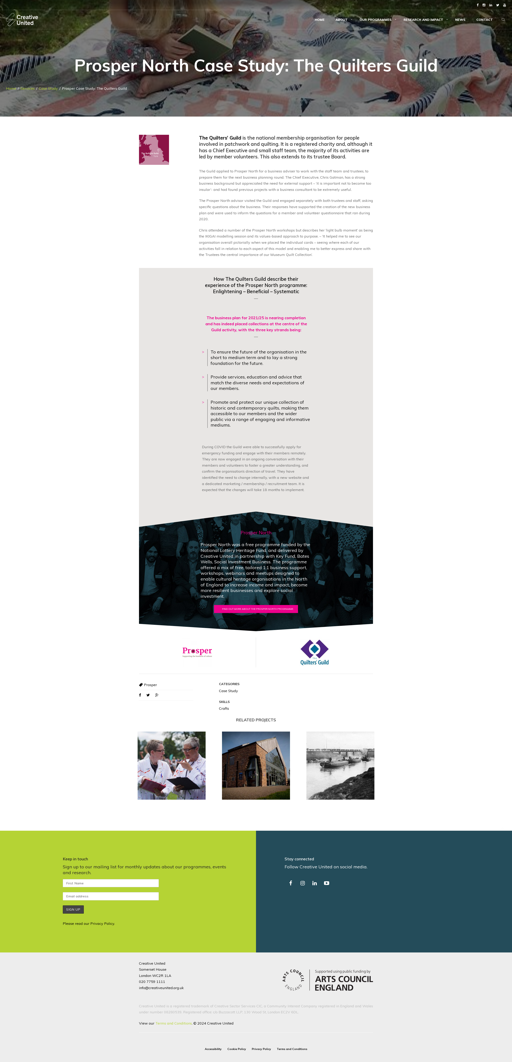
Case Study (48, 88)
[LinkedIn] (490, 5)
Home (320, 20)
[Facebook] (478, 5)
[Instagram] (484, 5)
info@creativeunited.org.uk (161, 987)
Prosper (150, 684)
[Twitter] (497, 5)
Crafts (224, 708)
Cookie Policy (236, 1049)
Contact (484, 20)
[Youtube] (504, 5)
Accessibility (213, 1049)
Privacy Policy (102, 923)
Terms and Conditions (173, 1023)
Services (27, 88)
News (460, 20)
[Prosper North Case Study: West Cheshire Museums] (256, 766)
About (342, 20)
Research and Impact (423, 20)
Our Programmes (376, 20)
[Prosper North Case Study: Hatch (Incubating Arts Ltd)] (172, 766)
